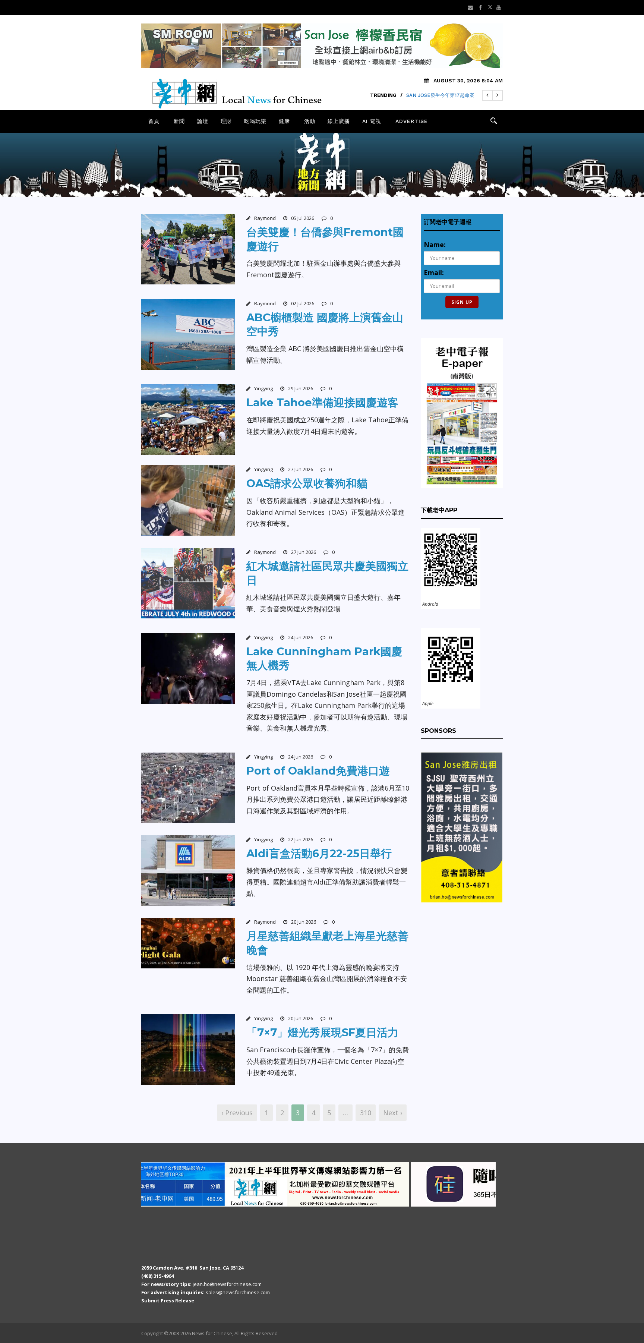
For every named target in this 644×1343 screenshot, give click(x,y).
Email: (434, 272)
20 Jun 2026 (303, 921)
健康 (284, 121)
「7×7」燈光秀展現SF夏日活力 (322, 1032)
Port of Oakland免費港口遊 (318, 770)
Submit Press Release (167, 1300)
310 (365, 1112)
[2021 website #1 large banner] (195, 1183)
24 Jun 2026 (300, 637)
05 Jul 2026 (302, 218)
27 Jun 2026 (300, 469)
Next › (392, 1112)
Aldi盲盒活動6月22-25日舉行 (319, 853)
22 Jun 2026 (300, 839)
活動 (309, 121)
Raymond (265, 218)
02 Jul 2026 (302, 303)
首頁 (154, 121)
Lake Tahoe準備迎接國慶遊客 (322, 402)
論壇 (202, 121)
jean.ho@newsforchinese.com (227, 1284)
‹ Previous (237, 1112)
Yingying (263, 388)
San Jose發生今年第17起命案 (440, 95)
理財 (226, 121)
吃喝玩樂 (255, 121)
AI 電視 (371, 121)
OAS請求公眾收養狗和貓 (306, 483)
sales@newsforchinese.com (238, 1292)
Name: (435, 244)
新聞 (179, 121)
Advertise (411, 121)
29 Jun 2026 (300, 388)
